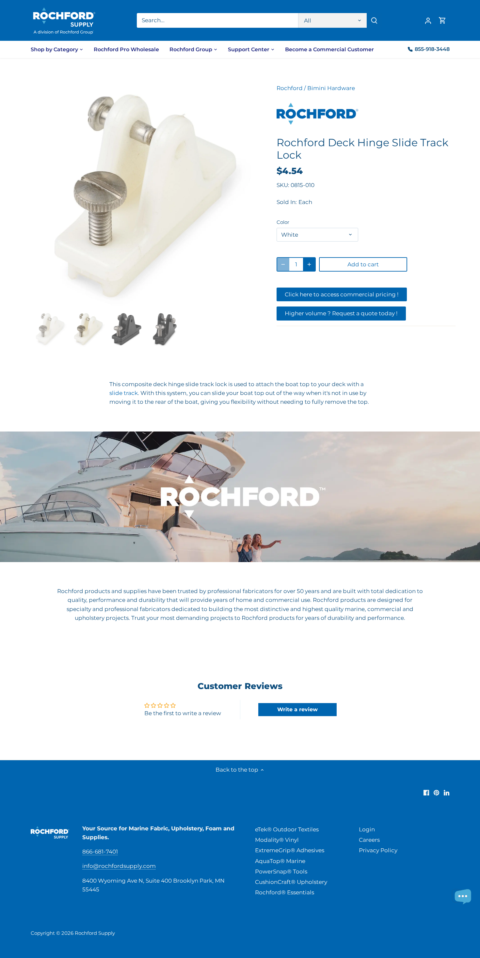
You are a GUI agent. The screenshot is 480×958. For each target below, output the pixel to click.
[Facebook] (426, 792)
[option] (145, 196)
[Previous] (42, 195)
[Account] (428, 20)
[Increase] (309, 264)
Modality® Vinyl (277, 840)
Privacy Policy (378, 850)
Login (367, 829)
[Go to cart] (442, 20)
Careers (369, 840)
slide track (123, 393)
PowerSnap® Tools (281, 871)
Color (283, 222)
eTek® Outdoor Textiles (287, 829)
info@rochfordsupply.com (119, 866)
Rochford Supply (95, 933)
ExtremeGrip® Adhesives (289, 850)
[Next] (248, 195)
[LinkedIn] (446, 792)
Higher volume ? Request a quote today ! (341, 313)
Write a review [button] (297, 709)
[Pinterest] (436, 792)
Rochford (290, 88)
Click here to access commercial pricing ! (341, 294)
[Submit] (374, 20)
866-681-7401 (100, 851)
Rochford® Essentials (284, 892)
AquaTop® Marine (280, 861)
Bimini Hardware (331, 88)
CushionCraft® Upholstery (291, 882)
